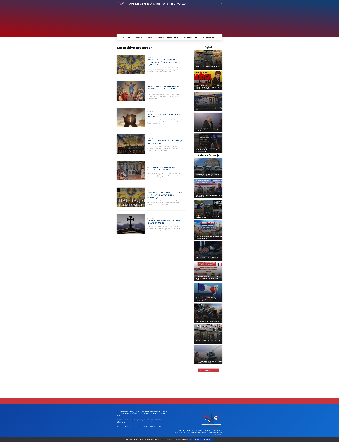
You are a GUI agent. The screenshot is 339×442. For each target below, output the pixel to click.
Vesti (138, 37)
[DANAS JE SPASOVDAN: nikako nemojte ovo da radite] (131, 144)
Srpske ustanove (210, 37)
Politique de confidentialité (124, 426)
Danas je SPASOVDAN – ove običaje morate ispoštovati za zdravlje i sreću (163, 88)
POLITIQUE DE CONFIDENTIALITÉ (203, 439)
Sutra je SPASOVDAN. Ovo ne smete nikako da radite (163, 221)
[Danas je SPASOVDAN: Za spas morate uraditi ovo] (131, 117)
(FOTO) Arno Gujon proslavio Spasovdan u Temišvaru (161, 168)
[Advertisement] (169, 19)
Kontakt (161, 426)
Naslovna (126, 37)
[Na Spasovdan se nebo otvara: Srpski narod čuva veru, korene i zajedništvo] (131, 64)
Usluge (149, 37)
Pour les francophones (168, 37)
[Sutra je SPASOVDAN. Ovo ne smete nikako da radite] (131, 224)
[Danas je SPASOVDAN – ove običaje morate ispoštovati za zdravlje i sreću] (131, 91)
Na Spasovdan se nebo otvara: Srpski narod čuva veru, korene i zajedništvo (163, 62)
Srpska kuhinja (190, 37)
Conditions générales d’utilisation (145, 426)
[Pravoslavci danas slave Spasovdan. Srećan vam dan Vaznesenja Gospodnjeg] (131, 197)
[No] (337, 439)
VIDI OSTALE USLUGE (208, 370)
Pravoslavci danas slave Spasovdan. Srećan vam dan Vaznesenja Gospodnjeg (165, 195)
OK (190, 439)
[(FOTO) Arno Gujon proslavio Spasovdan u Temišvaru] (131, 170)
